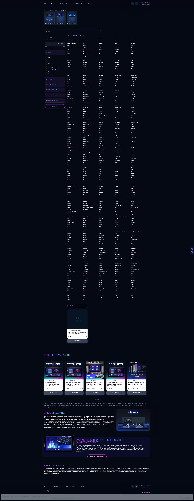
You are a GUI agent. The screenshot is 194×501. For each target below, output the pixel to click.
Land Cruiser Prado (72, 184)
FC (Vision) (86, 135)
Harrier (69, 158)
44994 (84, 49)
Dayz (100, 113)
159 (100, 39)
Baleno (132, 73)
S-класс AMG (134, 239)
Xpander (101, 295)
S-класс (117, 239)
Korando (69, 179)
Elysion (101, 122)
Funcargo (133, 141)
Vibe (84, 284)
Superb (69, 258)
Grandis (117, 152)
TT (100, 276)
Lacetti (85, 182)
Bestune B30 (118, 75)
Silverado (133, 248)
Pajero (116, 214)
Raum (100, 233)
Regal (84, 235)
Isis (100, 169)
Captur (116, 88)
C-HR (116, 81)
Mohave (69, 199)
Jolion (116, 171)
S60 (100, 241)
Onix (84, 211)
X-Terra (101, 290)
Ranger (69, 233)
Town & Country (71, 271)
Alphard (101, 62)
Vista (68, 286)
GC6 (132, 143)
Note (116, 207)
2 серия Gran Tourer (72, 41)
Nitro (68, 207)
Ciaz (100, 94)
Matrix (116, 192)
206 (116, 41)
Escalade (117, 128)
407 (132, 47)
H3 (68, 156)
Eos (100, 126)
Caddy (132, 83)
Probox (69, 226)
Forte (84, 139)
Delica (116, 113)
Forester (69, 139)
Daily (68, 113)
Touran (117, 269)
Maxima (133, 192)
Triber (68, 276)
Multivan (85, 201)
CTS (100, 109)
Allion (68, 62)
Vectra (132, 278)
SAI (132, 241)
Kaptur (85, 175)
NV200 (69, 209)
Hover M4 (117, 160)
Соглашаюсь (186, 497)
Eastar (69, 120)
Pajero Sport (86, 216)
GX (100, 154)
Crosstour (85, 107)
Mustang (117, 201)
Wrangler (85, 290)
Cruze (132, 107)
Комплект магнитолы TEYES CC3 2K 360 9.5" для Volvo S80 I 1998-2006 (74, 384)
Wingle (116, 288)
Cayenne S (133, 90)
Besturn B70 (70, 77)
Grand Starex (134, 150)
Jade (132, 169)
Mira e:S (133, 194)
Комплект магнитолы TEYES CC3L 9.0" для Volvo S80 (136, 383)
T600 (68, 261)
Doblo (116, 115)
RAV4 (116, 233)
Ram (100, 231)
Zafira (132, 297)
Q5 (116, 226)
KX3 (132, 179)
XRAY (116, 295)
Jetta (84, 171)
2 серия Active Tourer (136, 39)
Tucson (117, 276)
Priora (84, 224)
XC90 (84, 295)
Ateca (84, 68)
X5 (100, 293)
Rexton (117, 235)
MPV (68, 201)
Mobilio (101, 197)
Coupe (132, 103)
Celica (132, 92)
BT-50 (84, 81)
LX (115, 188)
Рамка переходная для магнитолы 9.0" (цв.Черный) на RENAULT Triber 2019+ (77, 332)
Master (101, 192)
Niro (132, 205)
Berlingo (101, 75)
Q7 (68, 229)
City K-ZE (133, 94)
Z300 (116, 297)
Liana (132, 186)
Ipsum (132, 167)
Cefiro (84, 92)
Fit (131, 135)
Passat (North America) (120, 216)
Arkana (101, 66)
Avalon (69, 71)
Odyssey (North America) (73, 211)
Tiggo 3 (69, 265)
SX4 (100, 258)
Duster (100, 117)
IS (83, 169)
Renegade (101, 235)
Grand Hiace (118, 150)
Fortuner (101, 139)
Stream (117, 256)
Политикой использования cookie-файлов (63, 498)
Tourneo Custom (135, 269)
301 (100, 45)
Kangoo (69, 175)
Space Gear (134, 252)
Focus (116, 137)
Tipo (132, 267)
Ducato (85, 117)
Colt (116, 98)
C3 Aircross (86, 83)
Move (132, 199)
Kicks (116, 175)
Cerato (69, 94)
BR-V (100, 79)
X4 (84, 293)
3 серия (133, 43)
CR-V (68, 105)
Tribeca (133, 273)
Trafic (132, 271)
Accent (116, 58)
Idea (100, 165)
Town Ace (85, 271)
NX (100, 209)
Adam (100, 60)
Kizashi (85, 177)
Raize (84, 231)
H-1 (116, 154)
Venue (100, 280)
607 (132, 53)
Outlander (101, 214)
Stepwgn (85, 256)
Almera (85, 62)
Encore (133, 124)
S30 (68, 241)
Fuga (100, 141)
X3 (68, 293)
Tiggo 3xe (85, 265)
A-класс (117, 56)
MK (84, 197)
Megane (69, 194)
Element (69, 122)
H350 (84, 156)
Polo (84, 222)
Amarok (117, 64)
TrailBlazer (70, 273)
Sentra (116, 246)
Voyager (85, 288)
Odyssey (133, 209)
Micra (116, 194)
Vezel (132, 282)
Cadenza (69, 85)
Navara (69, 205)
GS (68, 154)
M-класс (133, 188)
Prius (100, 224)
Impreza (133, 165)
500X (68, 53)
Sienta (116, 248)
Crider (132, 105)
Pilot (100, 220)
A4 (68, 58)
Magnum (85, 190)
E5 (131, 117)
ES (100, 128)
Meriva (101, 194)
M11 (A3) (69, 190)
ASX (68, 68)
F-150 (100, 132)
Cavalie (117, 90)
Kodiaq (101, 177)
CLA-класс (101, 96)
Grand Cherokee (103, 150)
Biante (84, 77)
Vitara (84, 286)
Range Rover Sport (135, 231)
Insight (85, 167)
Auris (132, 68)
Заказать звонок (146, 4)
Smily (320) (102, 250)
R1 (68, 231)
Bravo (116, 79)
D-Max (132, 111)
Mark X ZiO (86, 192)
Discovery (85, 115)
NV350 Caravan (87, 209)
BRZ (68, 81)
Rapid (84, 233)
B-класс (117, 73)
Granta (132, 152)
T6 (131, 258)
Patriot (116, 218)
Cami (132, 85)
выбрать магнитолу (97, 457)
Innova (69, 167)
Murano (101, 201)
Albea (132, 60)
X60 (132, 293)
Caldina (85, 85)
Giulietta (101, 145)
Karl (100, 175)
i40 (68, 165)
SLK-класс (85, 250)
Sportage (117, 254)
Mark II (132, 190)
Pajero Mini (70, 216)
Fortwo (117, 139)
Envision (69, 126)
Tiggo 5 (133, 265)
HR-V (132, 160)
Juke (68, 173)
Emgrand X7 (86, 124)
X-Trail (116, 290)
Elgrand (85, 122)
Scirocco (133, 243)
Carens (85, 90)
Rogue (69, 237)
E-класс (117, 117)
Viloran (117, 284)
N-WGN (117, 203)
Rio (132, 235)
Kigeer (132, 175)
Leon (116, 186)
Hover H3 (69, 160)
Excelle (117, 130)
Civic (68, 96)
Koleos (116, 177)
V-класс (117, 278)
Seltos (100, 246)
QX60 (116, 229)
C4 (100, 83)
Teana (68, 263)
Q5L (132, 226)
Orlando (69, 214)
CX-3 (132, 109)
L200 (68, 182)
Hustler (85, 162)
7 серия (85, 56)
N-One (100, 203)
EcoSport (101, 120)
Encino (101, 124)
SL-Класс (69, 250)
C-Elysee (101, 81)
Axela (68, 73)
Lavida (69, 186)
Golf (116, 147)
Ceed (68, 92)
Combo (133, 98)
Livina (68, 188)
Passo (68, 218)
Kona (132, 177)
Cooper (117, 100)
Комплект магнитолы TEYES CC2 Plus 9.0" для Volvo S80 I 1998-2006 (94, 384)
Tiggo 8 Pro (86, 267)
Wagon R (101, 288)
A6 (100, 58)
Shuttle (85, 248)
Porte (100, 222)
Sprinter (133, 254)
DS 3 (68, 117)
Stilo (100, 256)
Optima (133, 211)
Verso (84, 282)
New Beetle (118, 205)
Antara (132, 64)
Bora (68, 79)
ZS (84, 299)
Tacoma (85, 261)
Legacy (101, 186)
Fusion (69, 143)
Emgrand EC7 (134, 122)
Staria (68, 256)
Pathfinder (101, 218)
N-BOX (85, 203)
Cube (116, 109)
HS (68, 162)
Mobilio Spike (118, 197)
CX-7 (100, 111)
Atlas (116, 68)
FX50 (84, 143)
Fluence (101, 137)
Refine (69, 235)
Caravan (133, 88)
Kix (68, 177)
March (116, 190)
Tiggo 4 (101, 265)
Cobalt (84, 98)
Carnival (101, 90)
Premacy (133, 222)
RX (132, 237)
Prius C (117, 224)
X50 (116, 293)
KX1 (116, 179)
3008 (68, 45)
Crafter (101, 105)
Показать (54, 106)
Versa (68, 282)
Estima (69, 130)
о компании (63, 3)
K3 (100, 173)
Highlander (102, 158)
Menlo (84, 194)
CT (84, 109)
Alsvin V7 (117, 62)
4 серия (117, 47)
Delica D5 (69, 115)
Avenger (101, 71)
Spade (84, 254)
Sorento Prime (102, 252)
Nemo (100, 205)
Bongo (116, 77)
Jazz (68, 171)
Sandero (85, 243)
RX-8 (68, 239)
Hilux (116, 158)
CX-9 (116, 111)
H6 (100, 156)
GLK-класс (102, 147)
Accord (132, 58)
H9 (131, 156)
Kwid (100, 179)
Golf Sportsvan (71, 150)
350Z (84, 47)
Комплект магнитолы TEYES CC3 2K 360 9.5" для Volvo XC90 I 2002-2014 (53, 384)
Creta (116, 105)
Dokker (133, 115)
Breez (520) (134, 79)
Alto (100, 64)
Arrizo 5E (117, 66)
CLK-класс (133, 96)
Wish (68, 290)
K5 (115, 173)
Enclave (117, 124)
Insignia (101, 167)
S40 (84, 241)
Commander (70, 100)
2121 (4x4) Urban (71, 43)
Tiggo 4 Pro (118, 265)
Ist (115, 169)
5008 (116, 51)
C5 (116, 83)
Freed (68, 141)
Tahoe (100, 261)
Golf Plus (133, 147)
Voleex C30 (70, 288)
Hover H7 (101, 160)
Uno (100, 278)
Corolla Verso (102, 103)
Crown (100, 107)
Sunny (132, 256)
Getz (84, 145)
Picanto (85, 220)
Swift (84, 258)
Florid (84, 137)
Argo (84, 66)
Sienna (101, 248)
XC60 (68, 295)
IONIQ (116, 167)
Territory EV (118, 263)
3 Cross (101, 43)
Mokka (85, 199)
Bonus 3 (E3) (134, 77)
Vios (132, 284)
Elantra (133, 120)
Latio (116, 184)
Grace (84, 150)
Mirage (69, 197)
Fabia (68, 135)
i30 (132, 162)
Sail (68, 243)
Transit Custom (103, 273)
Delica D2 (133, 113)
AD (84, 60)
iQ (68, 169)
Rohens (85, 237)
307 (116, 45)
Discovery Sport (103, 115)
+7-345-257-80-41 (144, 3)
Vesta (116, 282)
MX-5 (132, 201)
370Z (100, 47)
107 (84, 39)
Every (100, 130)
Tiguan (101, 267)
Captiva (101, 88)
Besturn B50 (134, 75)
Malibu (100, 190)
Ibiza (84, 165)
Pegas (68, 220)
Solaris (116, 250)
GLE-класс (86, 147)
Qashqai (85, 229)
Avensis (117, 71)
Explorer (85, 132)
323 (68, 47)
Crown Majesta (118, 107)
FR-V (132, 139)
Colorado (101, 98)
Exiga (132, 130)
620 (68, 56)
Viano (68, 284)
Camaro (117, 85)
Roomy (101, 237)
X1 (131, 290)
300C (84, 45)
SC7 (116, 243)
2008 (100, 41)
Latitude (133, 184)
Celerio (101, 92)
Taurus (132, 261)
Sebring (69, 246)
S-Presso (101, 239)
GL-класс (117, 145)
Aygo (84, 73)
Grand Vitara (70, 152)
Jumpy (85, 173)
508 (84, 53)
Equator (133, 126)
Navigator (85, 205)
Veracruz (133, 280)
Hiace (84, 158)
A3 (131, 56)
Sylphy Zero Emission (120, 258)
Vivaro (132, 286)
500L (132, 51)
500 (100, 51)
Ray (132, 233)
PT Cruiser (86, 226)
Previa (68, 224)
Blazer (100, 77)
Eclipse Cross (86, 120)
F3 (115, 132)
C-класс (133, 81)
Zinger (69, 299)
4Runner (117, 49)
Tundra (133, 276)
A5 (84, 58)
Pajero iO (133, 214)
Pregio (116, 222)
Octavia (117, 209)
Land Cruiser (134, 182)
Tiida (116, 267)
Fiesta (100, 135)
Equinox (69, 128)
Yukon (100, 297)
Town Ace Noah (103, 271)
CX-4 (68, 111)
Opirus (116, 211)
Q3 (100, 226)
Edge (116, 120)
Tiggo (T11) (134, 263)
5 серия (69, 51)
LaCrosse (101, 182)
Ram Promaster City (120, 231)
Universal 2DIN (71, 278)
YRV (84, 297)
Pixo (116, 220)
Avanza (85, 71)
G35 (100, 143)
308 (132, 45)
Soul (116, 252)
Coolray (101, 100)
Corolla (133, 100)
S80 (116, 241)
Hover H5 (85, 160)
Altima (84, 64)
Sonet (68, 252)
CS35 (68, 109)
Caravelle (69, 90)
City (116, 94)
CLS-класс (70, 98)
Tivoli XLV (85, 269)
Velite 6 (69, 280)
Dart (84, 113)
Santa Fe (101, 243)
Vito (100, 286)
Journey (133, 171)
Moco (132, 197)
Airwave (117, 60)
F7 (131, 132)
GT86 (84, 154)
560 (100, 53)
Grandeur (101, 152)
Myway (69, 203)
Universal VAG (86, 278)
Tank (116, 261)
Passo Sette (86, 218)
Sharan (69, 248)
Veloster (85, 280)
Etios (84, 130)
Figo (116, 135)
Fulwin (116, 141)
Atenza (101, 68)
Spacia (69, 254)
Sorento (85, 252)
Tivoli (68, 269)
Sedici (84, 246)
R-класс (133, 229)
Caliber (101, 85)
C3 (68, 83)
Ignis (116, 165)
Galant (116, 143)
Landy (84, 184)
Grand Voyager (87, 152)
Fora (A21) (133, 137)
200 (84, 41)
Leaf (84, 186)
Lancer (117, 182)
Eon (84, 126)
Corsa (116, 103)
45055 (100, 49)
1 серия (69, 39)
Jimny (100, 171)
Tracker (117, 271)
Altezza (69, 64)
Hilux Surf (133, 158)
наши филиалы (77, 3)
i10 (100, 162)
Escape (133, 128)
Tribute (85, 276)
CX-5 (84, 111)
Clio (116, 96)
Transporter (118, 273)
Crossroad (69, 107)
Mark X (69, 192)
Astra (132, 66)
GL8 (132, 145)
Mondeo (101, 199)
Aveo (132, 71)
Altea (132, 62)
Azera (100, 73)
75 (99, 56)
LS (100, 188)
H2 (131, 154)
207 (132, 41)
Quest (100, 229)
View (100, 284)
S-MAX (85, 239)
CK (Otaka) (86, 96)
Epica (116, 126)
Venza (116, 280)
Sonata (133, 250)
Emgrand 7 (117, 122)
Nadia (132, 203)
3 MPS (116, 43)
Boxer (84, 79)
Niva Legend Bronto (88, 207)
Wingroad (133, 288)
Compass (85, 100)
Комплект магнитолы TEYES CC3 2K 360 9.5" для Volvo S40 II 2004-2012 (115, 384)
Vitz (116, 286)
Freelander (86, 141)
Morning (117, 199)
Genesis (69, 145)
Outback (85, 214)
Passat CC (133, 216)
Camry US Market (87, 88)
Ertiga (84, 128)
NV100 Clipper (134, 207)
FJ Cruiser (69, 137)
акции (89, 3)
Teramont (85, 263)
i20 (116, 162)
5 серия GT (86, 51)
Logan (84, 188)
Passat (101, 216)
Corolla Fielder (70, 103)
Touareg (101, 269)
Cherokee (85, 94)
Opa (100, 211)
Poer (132, 220)
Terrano (101, 263)
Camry (69, 88)
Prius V (133, 224)
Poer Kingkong (70, 222)
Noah (100, 207)
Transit (85, 273)
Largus (101, 184)
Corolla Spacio (86, 103)
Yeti (68, 297)
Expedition (69, 132)
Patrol (132, 218)
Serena (133, 246)
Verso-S (101, 282)
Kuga (84, 179)
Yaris (132, 295)
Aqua (68, 66)
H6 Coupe (117, 156)
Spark (100, 254)
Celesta (117, 92)
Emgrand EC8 (70, 124)
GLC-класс (70, 147)
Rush (116, 237)
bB (68, 75)
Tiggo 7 (69, 267)
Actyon (69, 60)
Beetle (84, 75)
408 (68, 49)
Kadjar (132, 173)
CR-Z (84, 105)
